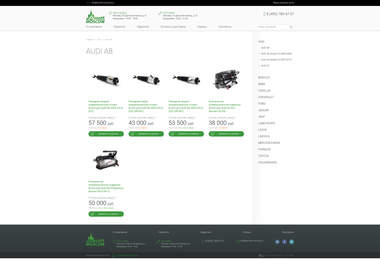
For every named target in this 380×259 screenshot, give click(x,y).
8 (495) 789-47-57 (280, 14)
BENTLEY (264, 77)
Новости (119, 27)
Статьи (247, 232)
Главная (89, 40)
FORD (261, 103)
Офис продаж (120, 12)
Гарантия (143, 27)
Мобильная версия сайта (127, 255)
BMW (261, 84)
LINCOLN (264, 136)
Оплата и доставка (173, 27)
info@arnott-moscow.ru (102, 2)
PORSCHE (264, 149)
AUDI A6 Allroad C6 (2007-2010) (276, 59)
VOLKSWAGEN (267, 162)
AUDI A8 (108, 40)
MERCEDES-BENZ (269, 143)
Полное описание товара (101, 117)
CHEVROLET (266, 97)
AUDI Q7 (265, 65)
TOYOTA (263, 156)
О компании (94, 27)
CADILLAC (264, 90)
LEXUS (262, 130)
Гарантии (205, 232)
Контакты (225, 27)
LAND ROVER (266, 123)
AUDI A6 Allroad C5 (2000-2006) (276, 53)
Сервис (202, 27)
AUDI (99, 40)
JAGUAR (263, 110)
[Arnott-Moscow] (277, 241)
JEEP (261, 116)
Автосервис (169, 12)
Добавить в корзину (108, 133)
